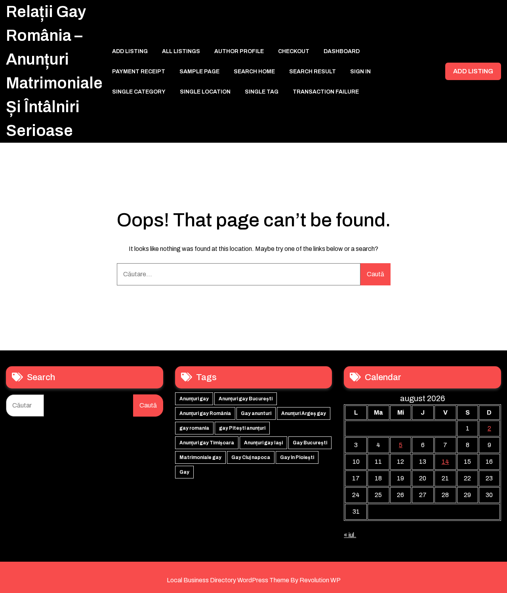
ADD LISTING (473, 71)
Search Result (312, 72)
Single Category (139, 92)
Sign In (360, 72)
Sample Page (199, 72)
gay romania (194, 428)
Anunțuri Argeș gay (303, 413)
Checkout (293, 51)
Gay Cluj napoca (250, 457)
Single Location (205, 92)
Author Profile (239, 51)
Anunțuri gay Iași (263, 443)
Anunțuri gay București (246, 399)
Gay (184, 472)
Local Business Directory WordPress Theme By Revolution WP (254, 580)
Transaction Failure (326, 92)
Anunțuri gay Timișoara (206, 443)
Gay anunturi (256, 413)
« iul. (350, 535)
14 (445, 461)
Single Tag (261, 92)
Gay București (310, 443)
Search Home (254, 72)
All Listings (181, 51)
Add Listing (130, 51)
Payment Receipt (138, 72)
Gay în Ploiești (297, 457)
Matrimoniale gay (200, 457)
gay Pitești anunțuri (242, 428)
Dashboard (342, 51)
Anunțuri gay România (205, 413)
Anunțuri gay (194, 399)
